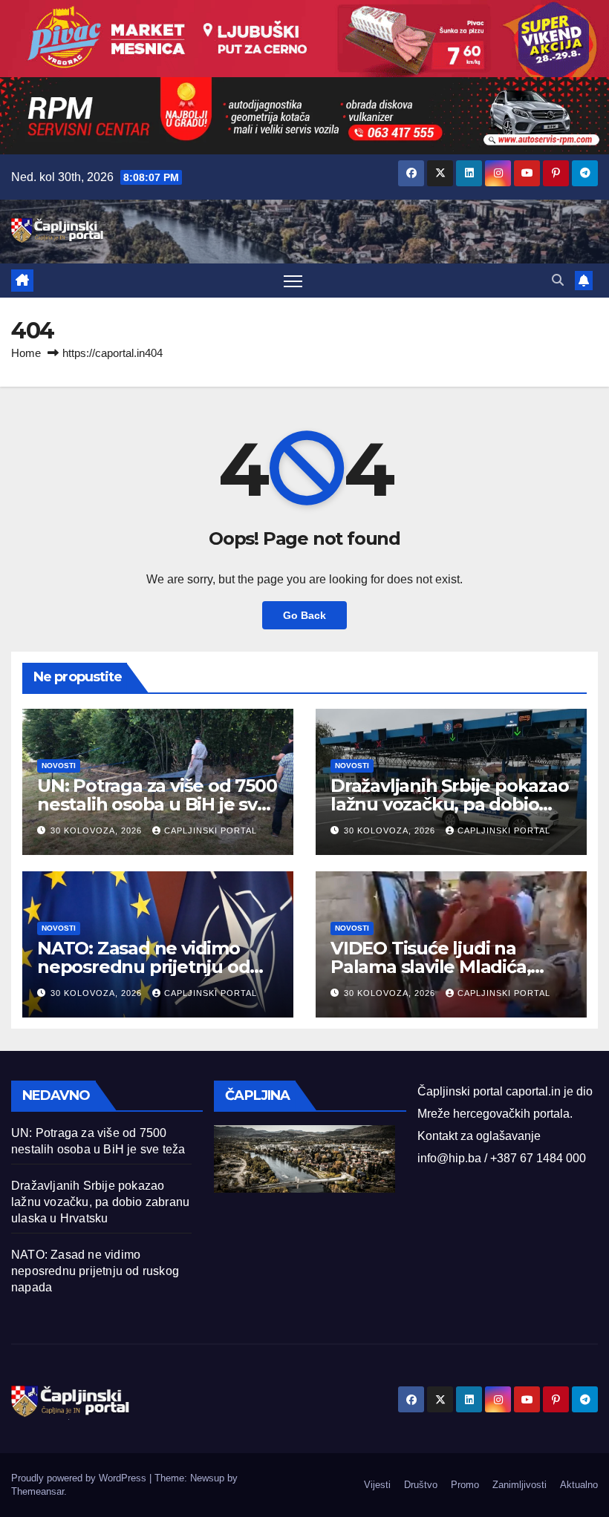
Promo (465, 1484)
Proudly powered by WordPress (80, 1478)
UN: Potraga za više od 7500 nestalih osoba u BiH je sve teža (157, 804)
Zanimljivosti (519, 1484)
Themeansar (37, 1491)
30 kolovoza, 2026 (98, 830)
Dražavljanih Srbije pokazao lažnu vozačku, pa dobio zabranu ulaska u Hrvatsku (449, 804)
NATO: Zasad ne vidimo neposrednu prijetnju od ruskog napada (143, 966)
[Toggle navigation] (293, 280)
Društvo (420, 1484)
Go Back (304, 615)
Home (26, 353)
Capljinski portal (210, 830)
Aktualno (579, 1484)
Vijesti (377, 1484)
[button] (558, 280)
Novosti (59, 765)
